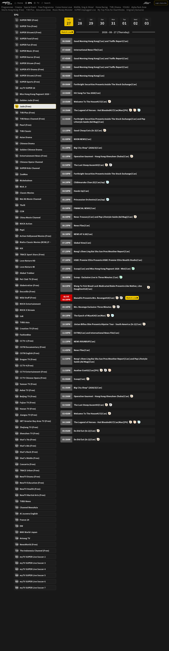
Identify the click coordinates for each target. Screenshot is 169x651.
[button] (35, 20)
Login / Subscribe (161, 3)
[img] (6, 3)
